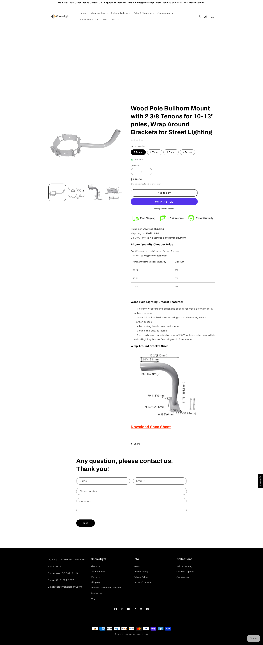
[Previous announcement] (49, 3)
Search (137, 566)
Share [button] (137, 444)
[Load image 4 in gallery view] (113, 192)
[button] (98, 13)
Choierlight (126, 634)
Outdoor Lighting (185, 572)
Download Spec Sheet (151, 427)
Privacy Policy (141, 572)
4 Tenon (187, 152)
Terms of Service (142, 582)
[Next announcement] (214, 3)
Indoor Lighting (184, 566)
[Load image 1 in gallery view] (57, 192)
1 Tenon (138, 152)
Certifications (98, 572)
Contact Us (97, 593)
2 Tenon (154, 152)
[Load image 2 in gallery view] (75, 192)
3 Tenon (171, 152)
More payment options (164, 209)
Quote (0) (260, 481)
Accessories (183, 577)
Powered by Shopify (140, 634)
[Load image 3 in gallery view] (94, 192)
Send (85, 523)
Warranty (95, 577)
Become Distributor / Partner (106, 588)
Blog (93, 598)
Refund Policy (141, 577)
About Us (95, 566)
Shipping (135, 184)
